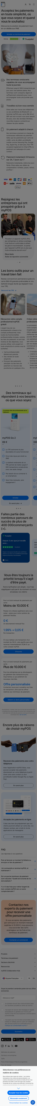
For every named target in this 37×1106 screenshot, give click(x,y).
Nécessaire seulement (18, 1098)
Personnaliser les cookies (18, 1103)
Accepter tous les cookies (18, 1093)
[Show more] (18, 1087)
